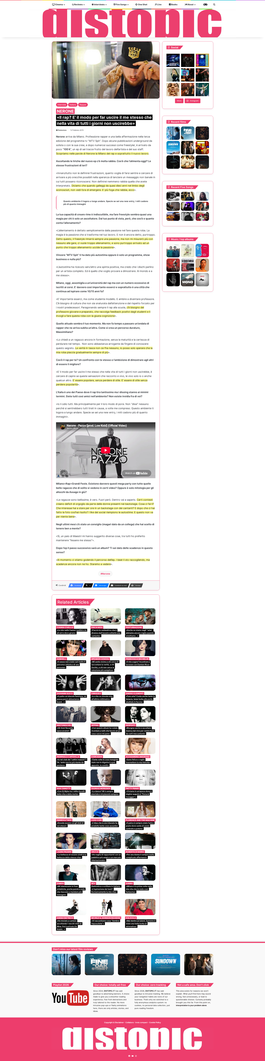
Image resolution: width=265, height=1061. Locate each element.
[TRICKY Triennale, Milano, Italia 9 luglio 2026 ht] (173, 89)
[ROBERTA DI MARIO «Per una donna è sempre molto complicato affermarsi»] (140, 841)
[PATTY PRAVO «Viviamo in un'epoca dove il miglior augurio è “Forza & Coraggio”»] (140, 777)
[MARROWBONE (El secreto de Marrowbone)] (187, 147)
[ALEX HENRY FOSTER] (173, 216)
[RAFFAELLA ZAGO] (202, 206)
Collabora (129, 1022)
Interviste (62, 104)
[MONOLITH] (173, 133)
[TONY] (187, 162)
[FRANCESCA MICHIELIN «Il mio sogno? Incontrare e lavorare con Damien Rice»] (140, 648)
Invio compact (141, 1022)
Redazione (62, 130)
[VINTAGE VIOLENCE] (187, 279)
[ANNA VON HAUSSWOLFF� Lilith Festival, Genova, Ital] (173, 75)
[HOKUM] (202, 133)
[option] (66, 964)
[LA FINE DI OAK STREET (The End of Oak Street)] (187, 133)
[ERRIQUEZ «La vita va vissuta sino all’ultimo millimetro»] (106, 683)
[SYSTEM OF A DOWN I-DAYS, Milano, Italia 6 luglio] (187, 89)
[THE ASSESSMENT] (202, 147)
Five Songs (121, 4)
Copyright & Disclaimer (114, 1022)
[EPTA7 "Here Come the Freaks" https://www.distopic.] (187, 60)
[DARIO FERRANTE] (202, 279)
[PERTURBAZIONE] (202, 250)
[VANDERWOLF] (202, 216)
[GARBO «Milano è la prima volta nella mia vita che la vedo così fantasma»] (140, 873)
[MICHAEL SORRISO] (187, 216)
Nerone (106, 573)
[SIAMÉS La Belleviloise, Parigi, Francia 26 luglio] (202, 75)
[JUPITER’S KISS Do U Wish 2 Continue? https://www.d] (202, 60)
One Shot (142, 4)
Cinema (59, 4)
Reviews (78, 4)
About (190, 4)
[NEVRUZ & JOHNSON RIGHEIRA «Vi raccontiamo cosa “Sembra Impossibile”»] (106, 907)
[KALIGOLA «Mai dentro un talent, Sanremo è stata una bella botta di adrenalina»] (140, 907)
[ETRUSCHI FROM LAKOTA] (187, 250)
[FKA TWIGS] (202, 265)
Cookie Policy (155, 1022)
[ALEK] (202, 196)
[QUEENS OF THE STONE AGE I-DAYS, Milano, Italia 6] (202, 89)
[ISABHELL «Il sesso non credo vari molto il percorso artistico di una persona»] (71, 648)
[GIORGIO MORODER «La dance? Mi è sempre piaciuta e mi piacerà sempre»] (106, 777)
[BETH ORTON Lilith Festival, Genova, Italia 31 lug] (187, 75)
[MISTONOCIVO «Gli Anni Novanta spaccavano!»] (71, 714)
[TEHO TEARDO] (173, 250)
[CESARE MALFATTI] (187, 265)
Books (174, 4)
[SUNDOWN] (173, 147)
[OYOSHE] (187, 196)
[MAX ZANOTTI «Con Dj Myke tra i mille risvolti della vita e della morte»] (71, 777)
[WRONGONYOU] (173, 206)
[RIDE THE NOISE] (173, 196)
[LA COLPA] (173, 265)
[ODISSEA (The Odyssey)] (202, 162)
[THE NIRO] (187, 206)
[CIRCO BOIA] (173, 279)
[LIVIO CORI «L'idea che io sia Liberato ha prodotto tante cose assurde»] (106, 809)
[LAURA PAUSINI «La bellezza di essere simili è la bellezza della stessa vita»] (71, 841)
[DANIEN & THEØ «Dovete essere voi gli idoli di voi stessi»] (71, 809)
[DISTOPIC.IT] (132, 23)
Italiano (73, 104)
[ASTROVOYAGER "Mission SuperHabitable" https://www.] (173, 60)
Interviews (99, 4)
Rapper (83, 104)
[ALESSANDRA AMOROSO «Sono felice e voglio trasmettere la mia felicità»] (140, 746)
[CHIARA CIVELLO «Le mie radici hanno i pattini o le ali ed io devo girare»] (71, 616)
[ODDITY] (173, 162)
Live (159, 4)
